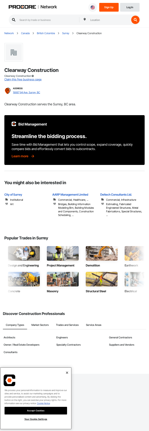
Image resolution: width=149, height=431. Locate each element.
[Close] (67, 373)
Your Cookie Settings (35, 419)
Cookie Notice (43, 403)
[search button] (135, 20)
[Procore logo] (22, 7)
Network (49, 7)
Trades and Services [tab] (67, 324)
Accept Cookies (35, 410)
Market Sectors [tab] (40, 324)
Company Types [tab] (15, 324)
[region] (36, 398)
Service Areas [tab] (93, 324)
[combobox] (109, 20)
